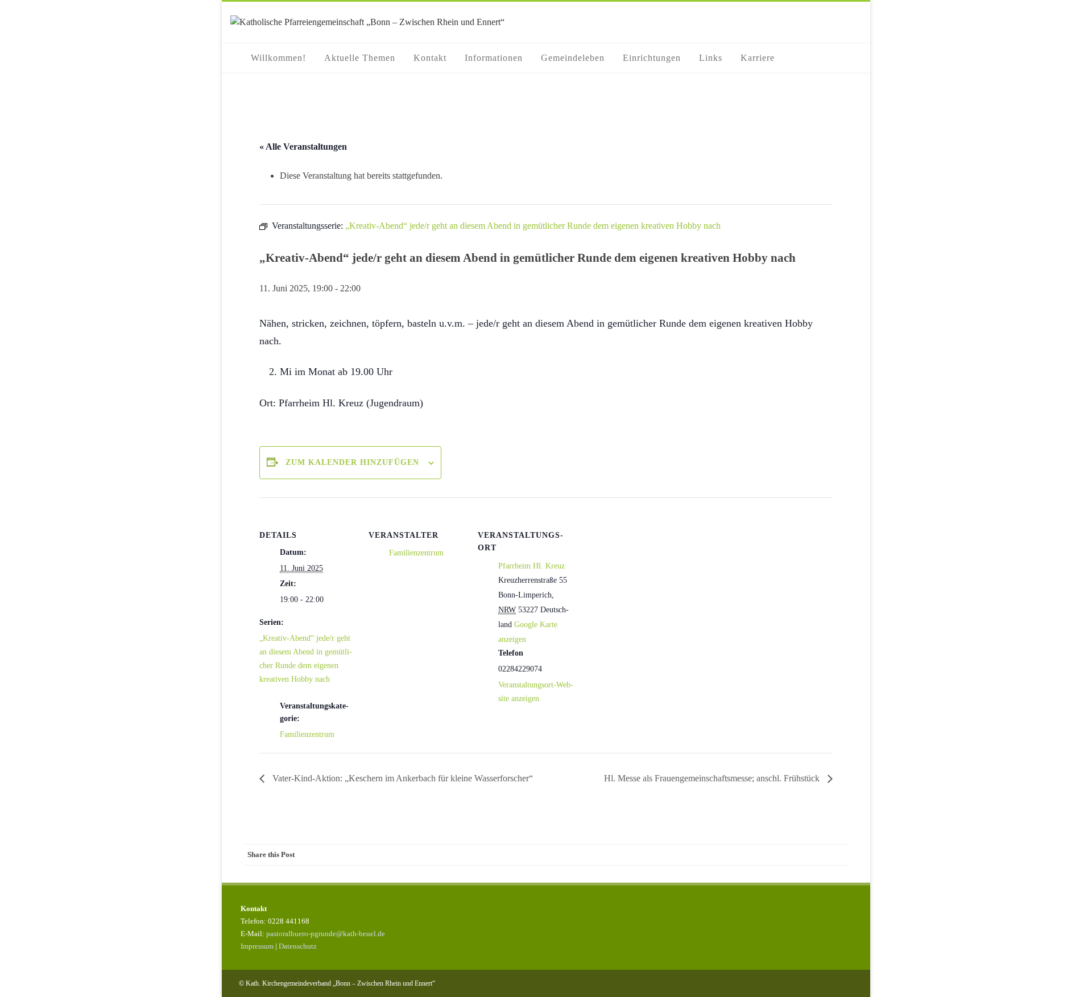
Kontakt (429, 58)
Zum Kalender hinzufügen (352, 462)
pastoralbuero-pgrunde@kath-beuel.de (325, 933)
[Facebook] (722, 854)
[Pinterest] (767, 854)
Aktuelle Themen (359, 58)
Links (710, 58)
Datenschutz (298, 946)
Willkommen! (278, 58)
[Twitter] (745, 854)
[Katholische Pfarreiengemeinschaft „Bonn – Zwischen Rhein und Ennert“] (367, 22)
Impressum (257, 946)
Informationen (494, 58)
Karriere (758, 58)
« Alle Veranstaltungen (303, 146)
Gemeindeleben (573, 58)
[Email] (836, 854)
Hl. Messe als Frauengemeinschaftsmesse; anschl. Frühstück (713, 778)
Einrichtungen (652, 58)
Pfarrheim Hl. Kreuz (531, 566)
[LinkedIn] (790, 854)
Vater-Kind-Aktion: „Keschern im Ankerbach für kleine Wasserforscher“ (401, 778)
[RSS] (813, 854)
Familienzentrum (307, 734)
